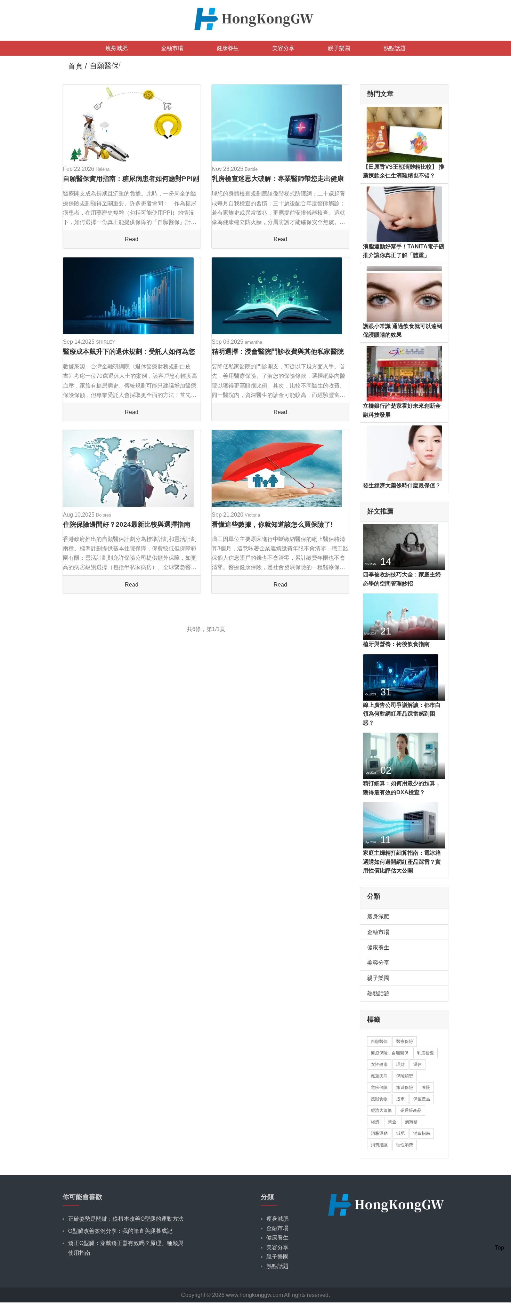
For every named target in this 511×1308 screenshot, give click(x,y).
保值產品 (421, 1098)
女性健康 (379, 1064)
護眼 (426, 1087)
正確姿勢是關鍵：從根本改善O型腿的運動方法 (126, 1219)
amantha (253, 342)
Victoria (252, 515)
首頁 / (77, 66)
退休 (417, 1064)
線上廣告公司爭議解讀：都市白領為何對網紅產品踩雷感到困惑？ (402, 714)
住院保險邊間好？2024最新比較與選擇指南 (126, 524)
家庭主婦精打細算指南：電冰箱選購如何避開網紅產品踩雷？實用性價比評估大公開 (402, 862)
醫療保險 (404, 1041)
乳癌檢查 (425, 1053)
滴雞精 (411, 1121)
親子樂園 (339, 48)
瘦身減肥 (116, 48)
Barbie (251, 169)
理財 (400, 1064)
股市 (400, 1098)
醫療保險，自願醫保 (389, 1053)
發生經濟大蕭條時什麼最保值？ (402, 485)
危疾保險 (379, 1087)
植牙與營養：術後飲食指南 (396, 644)
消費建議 (379, 1144)
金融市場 (172, 48)
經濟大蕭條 (381, 1110)
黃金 (392, 1121)
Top (499, 1248)
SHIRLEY (105, 342)
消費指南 (421, 1133)
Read (131, 239)
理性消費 (404, 1144)
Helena (103, 169)
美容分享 (283, 48)
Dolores (103, 515)
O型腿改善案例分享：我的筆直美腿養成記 (120, 1231)
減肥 (400, 1133)
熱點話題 (394, 48)
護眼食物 (379, 1098)
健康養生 (228, 48)
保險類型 (404, 1076)
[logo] (255, 18)
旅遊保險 (404, 1087)
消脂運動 (379, 1133)
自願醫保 (379, 1041)
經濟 (375, 1121)
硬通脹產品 (410, 1110)
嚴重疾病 (379, 1076)
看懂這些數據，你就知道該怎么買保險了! (272, 524)
